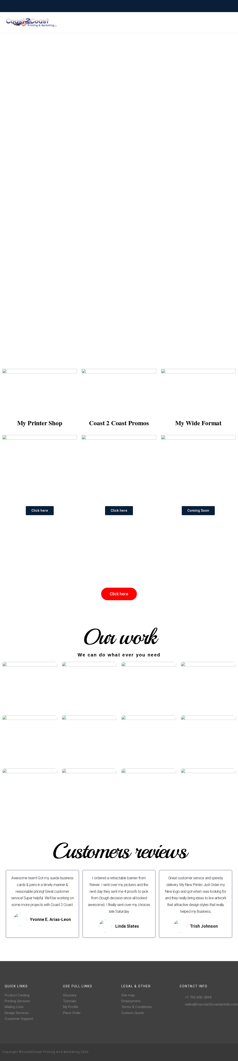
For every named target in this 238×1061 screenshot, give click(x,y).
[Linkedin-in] (232, 1052)
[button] (40, 510)
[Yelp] (224, 1052)
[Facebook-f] (202, 1052)
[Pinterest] (217, 1052)
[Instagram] (209, 1052)
